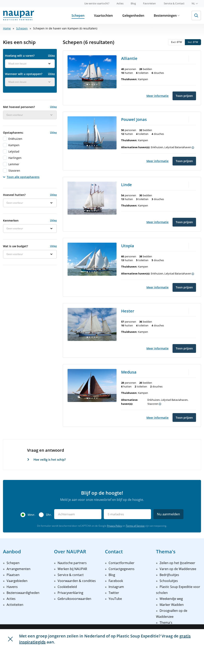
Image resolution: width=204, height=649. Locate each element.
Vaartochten (103, 15)
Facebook (116, 581)
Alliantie (129, 58)
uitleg (51, 55)
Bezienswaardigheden (23, 593)
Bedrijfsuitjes (169, 575)
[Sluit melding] (10, 639)
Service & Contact (174, 3)
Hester (127, 311)
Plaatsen (13, 575)
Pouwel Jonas (134, 119)
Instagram (116, 587)
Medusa (128, 372)
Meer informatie (157, 96)
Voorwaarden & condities (77, 581)
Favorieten (149, 3)
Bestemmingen (165, 15)
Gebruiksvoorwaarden (74, 598)
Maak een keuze (17, 63)
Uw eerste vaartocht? (96, 3)
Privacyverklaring (70, 593)
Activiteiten (15, 604)
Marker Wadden (172, 604)
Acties (120, 3)
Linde (126, 184)
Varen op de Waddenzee (178, 569)
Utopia (127, 245)
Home (7, 28)
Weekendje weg (171, 598)
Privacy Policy (114, 525)
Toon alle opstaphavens (23, 177)
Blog (133, 3)
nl (193, 3)
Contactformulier (121, 563)
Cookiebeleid (67, 587)
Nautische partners (72, 563)
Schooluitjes (169, 581)
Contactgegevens (121, 569)
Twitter (114, 593)
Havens (12, 587)
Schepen (78, 15)
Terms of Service (135, 525)
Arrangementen (18, 569)
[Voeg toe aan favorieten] (193, 58)
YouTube (115, 598)
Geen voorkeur (14, 115)
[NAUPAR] (18, 15)
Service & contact (71, 575)
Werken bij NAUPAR (72, 569)
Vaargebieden (17, 581)
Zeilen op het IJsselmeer (177, 563)
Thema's (166, 622)
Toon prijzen (184, 96)
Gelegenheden (133, 15)
